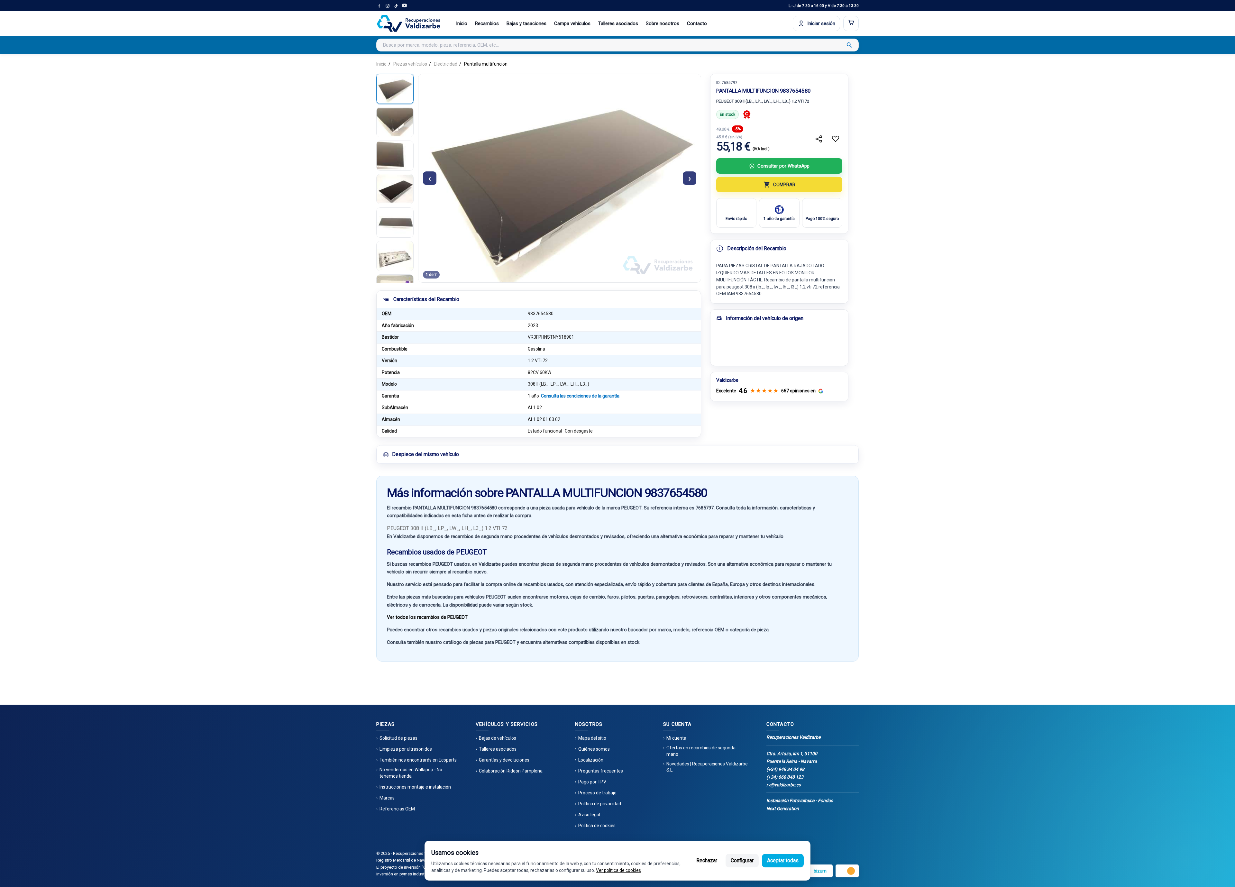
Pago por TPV (592, 781)
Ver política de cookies (618, 870)
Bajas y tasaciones (526, 23)
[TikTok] (396, 6)
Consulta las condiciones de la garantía (580, 395)
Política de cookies (597, 825)
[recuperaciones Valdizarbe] (408, 23)
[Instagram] (387, 6)
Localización (590, 760)
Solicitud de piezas (398, 738)
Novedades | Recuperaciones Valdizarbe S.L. (707, 767)
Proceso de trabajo (597, 792)
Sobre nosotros (662, 23)
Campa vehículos (572, 23)
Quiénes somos (594, 749)
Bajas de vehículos (497, 738)
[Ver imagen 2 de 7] (395, 122)
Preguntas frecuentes (600, 770)
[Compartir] (819, 139)
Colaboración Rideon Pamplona (511, 770)
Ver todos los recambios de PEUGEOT (427, 617)
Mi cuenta (676, 738)
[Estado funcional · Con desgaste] (747, 114)
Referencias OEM (397, 808)
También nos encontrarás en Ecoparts (418, 760)
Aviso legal (589, 814)
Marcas (387, 797)
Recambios (487, 23)
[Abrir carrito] (851, 23)
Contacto (697, 23)
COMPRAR (784, 184)
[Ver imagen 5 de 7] (395, 222)
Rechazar (706, 860)
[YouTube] (404, 6)
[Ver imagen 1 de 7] (395, 89)
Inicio (461, 23)
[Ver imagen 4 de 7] (395, 189)
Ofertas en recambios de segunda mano (701, 751)
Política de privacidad (599, 803)
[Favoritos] (835, 139)
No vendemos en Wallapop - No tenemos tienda (411, 773)
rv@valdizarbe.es (783, 784)
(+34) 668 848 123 (784, 777)
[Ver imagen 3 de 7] (395, 156)
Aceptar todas (783, 860)
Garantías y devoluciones (504, 760)
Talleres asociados (618, 23)
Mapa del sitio (592, 738)
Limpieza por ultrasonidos (406, 749)
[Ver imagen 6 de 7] (395, 256)
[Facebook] (379, 6)
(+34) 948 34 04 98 (785, 769)
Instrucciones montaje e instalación (415, 787)
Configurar (742, 860)
